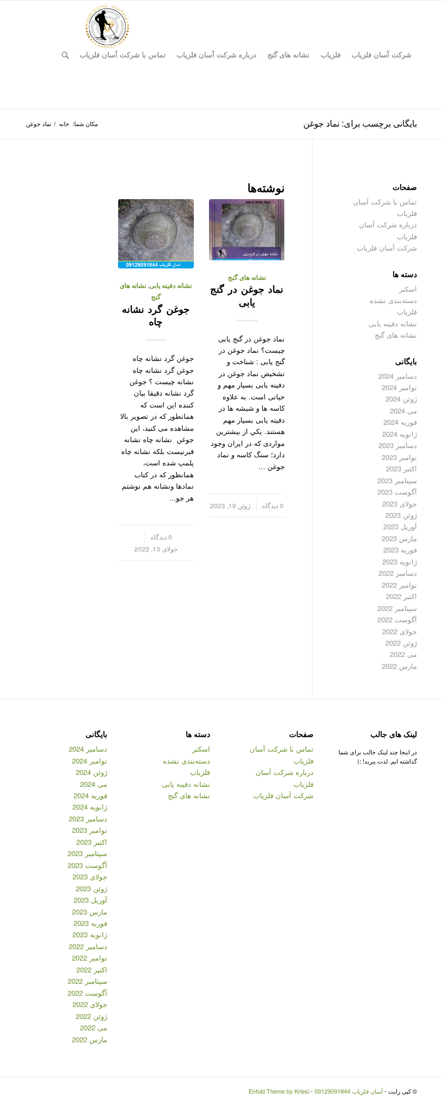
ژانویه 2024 (399, 434)
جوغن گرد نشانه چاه (156, 315)
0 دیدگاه (273, 505)
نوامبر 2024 (399, 387)
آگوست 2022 (397, 619)
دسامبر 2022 (397, 573)
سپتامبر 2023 (397, 480)
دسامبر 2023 (397, 445)
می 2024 (403, 410)
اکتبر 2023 (401, 468)
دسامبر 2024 (397, 376)
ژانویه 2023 (399, 561)
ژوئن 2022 (401, 642)
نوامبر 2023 (399, 457)
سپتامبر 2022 (397, 608)
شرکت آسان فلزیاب (387, 247)
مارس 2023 (399, 538)
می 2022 (403, 654)
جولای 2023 (399, 503)
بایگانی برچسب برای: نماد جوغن (360, 123)
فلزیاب (407, 311)
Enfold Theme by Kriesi (279, 1091)
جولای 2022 (399, 631)
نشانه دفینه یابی (170, 285)
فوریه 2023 (400, 549)
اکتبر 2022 (401, 596)
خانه (64, 124)
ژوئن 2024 (401, 398)
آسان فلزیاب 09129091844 (349, 1091)
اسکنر (408, 289)
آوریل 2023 (400, 526)
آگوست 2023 (397, 491)
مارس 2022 (399, 666)
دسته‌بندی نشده (393, 300)
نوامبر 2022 (399, 585)
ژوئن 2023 (401, 515)
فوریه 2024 (400, 422)
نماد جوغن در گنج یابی (246, 295)
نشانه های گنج (247, 277)
